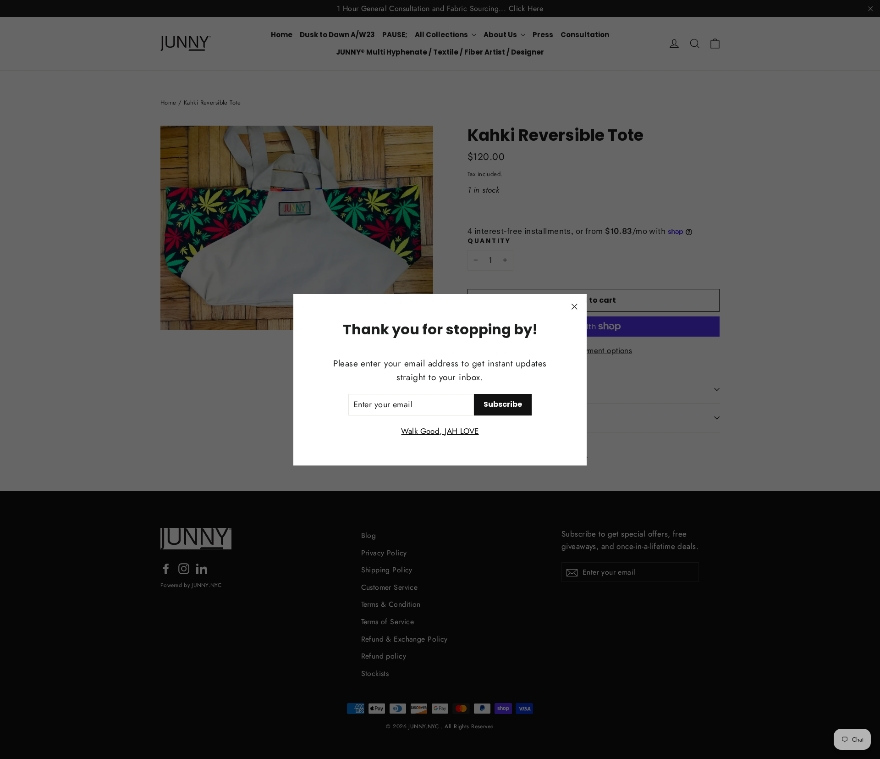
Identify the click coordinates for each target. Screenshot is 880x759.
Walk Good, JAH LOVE (439, 430)
